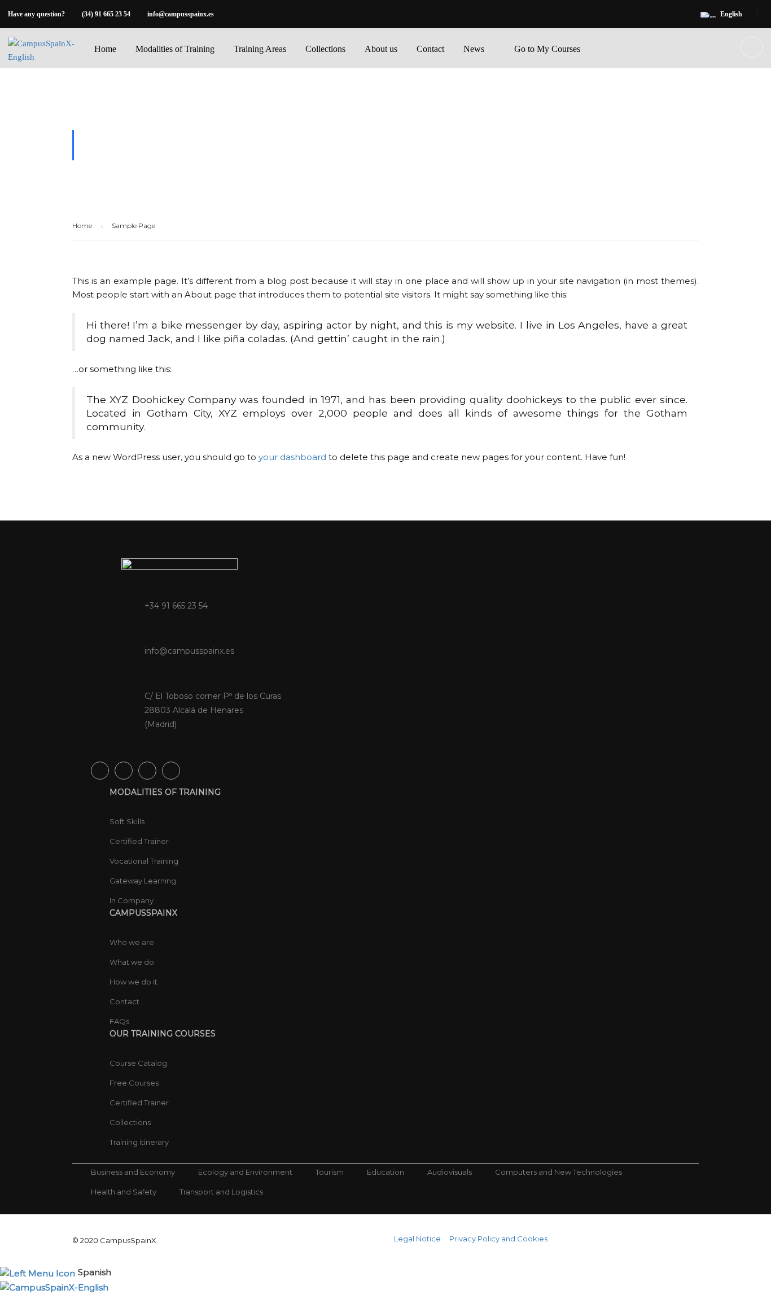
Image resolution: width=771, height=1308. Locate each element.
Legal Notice (417, 1238)
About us (381, 49)
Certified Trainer (139, 841)
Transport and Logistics (221, 1191)
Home (105, 49)
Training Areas (260, 49)
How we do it (133, 981)
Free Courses (134, 1082)
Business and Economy (133, 1171)
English (731, 14)
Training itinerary (139, 1142)
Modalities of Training (174, 49)
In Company (131, 900)
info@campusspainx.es (180, 14)
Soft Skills (126, 821)
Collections (325, 49)
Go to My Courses (547, 49)
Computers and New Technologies (558, 1171)
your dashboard (292, 457)
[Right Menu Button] (765, 1301)
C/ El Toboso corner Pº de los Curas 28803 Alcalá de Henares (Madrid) (212, 710)
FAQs (119, 1021)
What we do (131, 961)
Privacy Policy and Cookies (498, 1238)
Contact (430, 49)
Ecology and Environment (245, 1171)
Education (385, 1171)
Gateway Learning (142, 880)
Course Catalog (138, 1063)
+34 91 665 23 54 (176, 606)
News (473, 49)
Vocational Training (143, 860)
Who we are (131, 942)
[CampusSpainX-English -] (42, 59)
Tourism (330, 1171)
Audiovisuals (449, 1171)
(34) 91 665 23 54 (106, 14)
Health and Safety (123, 1191)
